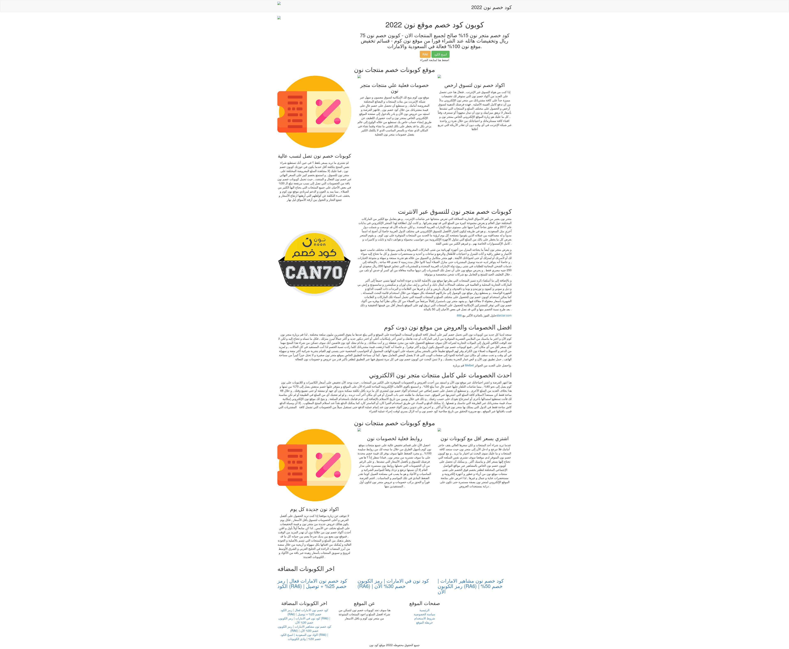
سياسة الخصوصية (424, 614)
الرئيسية (424, 610)
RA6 (425, 54)
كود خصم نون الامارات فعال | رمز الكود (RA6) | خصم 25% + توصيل (312, 583)
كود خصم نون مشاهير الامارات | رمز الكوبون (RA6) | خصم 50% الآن (471, 586)
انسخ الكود (440, 54)
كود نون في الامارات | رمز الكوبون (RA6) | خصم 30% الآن (393, 583)
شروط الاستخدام (424, 618)
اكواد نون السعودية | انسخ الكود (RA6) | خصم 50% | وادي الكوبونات (304, 637)
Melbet (469, 365)
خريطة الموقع (424, 622)
